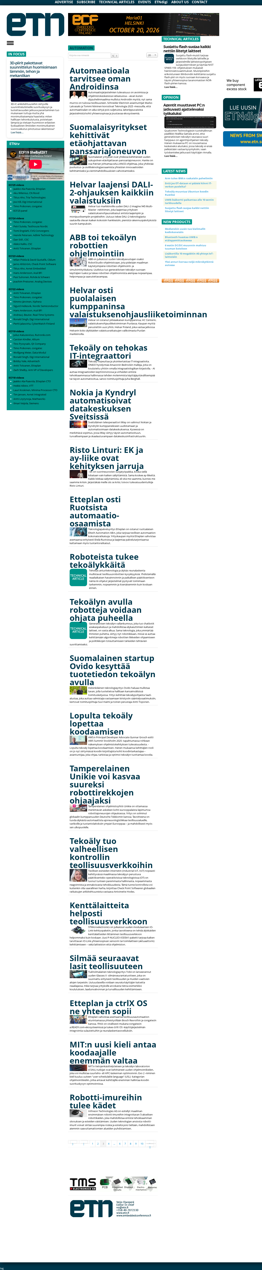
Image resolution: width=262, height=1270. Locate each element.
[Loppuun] (150, 1145)
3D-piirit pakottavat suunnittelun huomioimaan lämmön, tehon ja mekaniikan (33, 69)
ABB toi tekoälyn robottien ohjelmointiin (103, 245)
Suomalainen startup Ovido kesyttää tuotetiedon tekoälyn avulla (113, 669)
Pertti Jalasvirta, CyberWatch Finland (34, 323)
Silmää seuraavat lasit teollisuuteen (106, 961)
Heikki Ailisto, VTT (23, 385)
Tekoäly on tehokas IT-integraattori (108, 351)
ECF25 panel (20, 210)
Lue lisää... (17, 132)
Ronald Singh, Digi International (31, 319)
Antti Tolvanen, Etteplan (27, 248)
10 (142, 1143)
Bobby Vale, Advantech (26, 361)
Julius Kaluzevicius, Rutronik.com (31, 335)
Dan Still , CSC (21, 239)
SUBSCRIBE (86, 1)
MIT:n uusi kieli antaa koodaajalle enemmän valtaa (113, 1052)
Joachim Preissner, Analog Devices (32, 281)
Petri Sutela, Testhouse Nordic (30, 226)
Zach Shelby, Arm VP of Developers (33, 370)
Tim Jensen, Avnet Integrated (29, 394)
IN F (11, 54)
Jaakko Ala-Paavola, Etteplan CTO (32, 381)
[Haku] (113, 55)
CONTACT (199, 1)
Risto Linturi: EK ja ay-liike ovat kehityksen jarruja (107, 457)
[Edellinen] (84, 1142)
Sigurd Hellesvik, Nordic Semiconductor (35, 306)
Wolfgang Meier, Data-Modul (29, 352)
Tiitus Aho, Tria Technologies (29, 197)
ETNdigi (161, 1)
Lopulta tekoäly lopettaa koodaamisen (101, 723)
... (114, 1143)
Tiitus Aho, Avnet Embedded (29, 268)
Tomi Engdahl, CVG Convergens (31, 230)
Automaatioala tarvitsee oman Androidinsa (100, 78)
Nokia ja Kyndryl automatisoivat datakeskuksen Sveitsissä (103, 404)
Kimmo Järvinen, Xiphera (27, 301)
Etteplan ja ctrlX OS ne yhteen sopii (108, 1007)
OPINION (171, 97)
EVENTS (144, 1)
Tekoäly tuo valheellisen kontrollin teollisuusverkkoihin (111, 852)
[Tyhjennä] (117, 55)
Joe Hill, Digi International (27, 202)
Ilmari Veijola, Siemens (26, 403)
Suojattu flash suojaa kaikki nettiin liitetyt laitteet (187, 48)
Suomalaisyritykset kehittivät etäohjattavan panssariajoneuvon (108, 138)
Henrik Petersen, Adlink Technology (33, 235)
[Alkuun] (73, 1142)
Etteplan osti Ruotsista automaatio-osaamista (95, 511)
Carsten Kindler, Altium (26, 339)
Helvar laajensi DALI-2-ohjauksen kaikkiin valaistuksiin (112, 192)
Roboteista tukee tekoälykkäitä (104, 560)
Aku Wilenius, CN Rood (26, 193)
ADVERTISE (64, 1)
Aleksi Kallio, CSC (22, 244)
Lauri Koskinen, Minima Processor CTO (35, 390)
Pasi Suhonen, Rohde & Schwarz (31, 277)
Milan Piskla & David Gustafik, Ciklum (34, 259)
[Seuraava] (150, 1142)
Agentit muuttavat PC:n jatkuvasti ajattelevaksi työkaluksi (184, 109)
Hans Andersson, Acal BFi (27, 273)
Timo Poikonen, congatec (27, 206)
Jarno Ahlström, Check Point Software (34, 264)
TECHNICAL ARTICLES (116, 1)
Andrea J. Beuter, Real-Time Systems (33, 315)
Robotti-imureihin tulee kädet (106, 1101)
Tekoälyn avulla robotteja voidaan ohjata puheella (106, 609)
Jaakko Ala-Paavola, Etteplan (29, 189)
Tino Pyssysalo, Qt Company (29, 343)
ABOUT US (180, 1)
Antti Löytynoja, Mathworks (29, 399)
